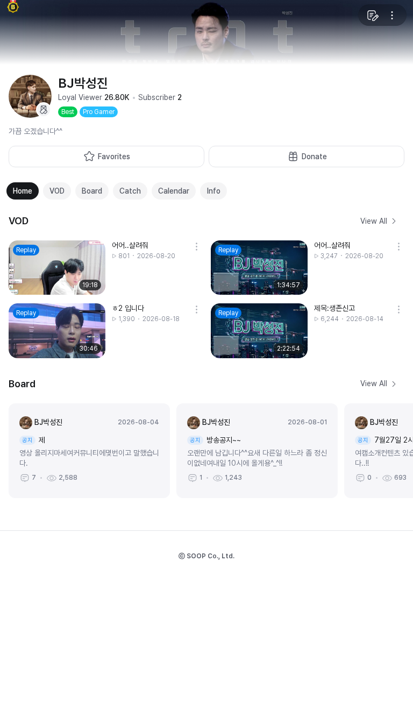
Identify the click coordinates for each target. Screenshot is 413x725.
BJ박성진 (48, 422)
